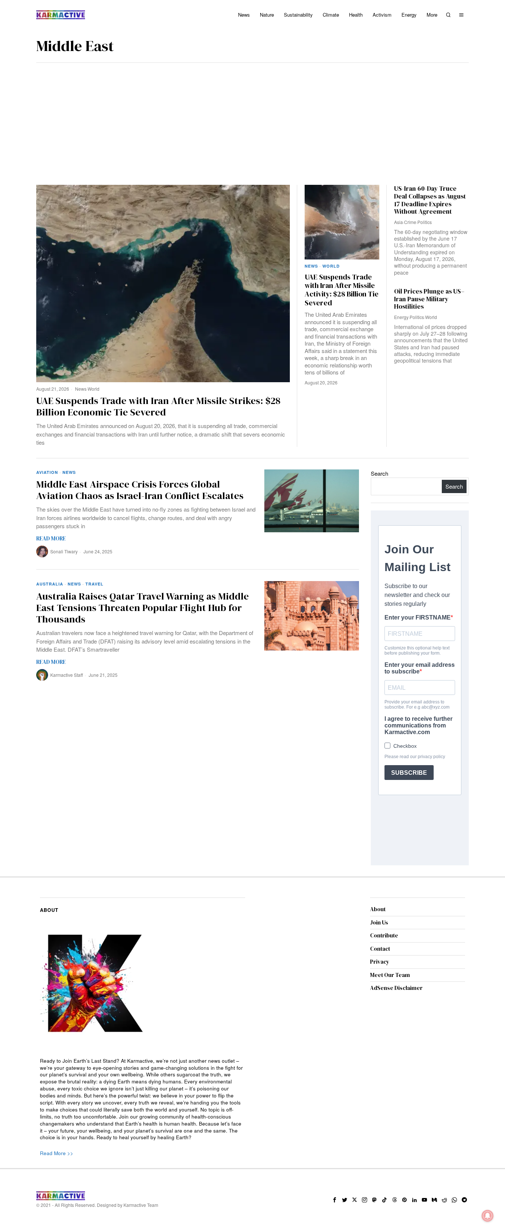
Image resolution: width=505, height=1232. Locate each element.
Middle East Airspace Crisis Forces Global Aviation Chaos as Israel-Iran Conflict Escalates (140, 490)
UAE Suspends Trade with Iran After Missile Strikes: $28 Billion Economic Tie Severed (158, 406)
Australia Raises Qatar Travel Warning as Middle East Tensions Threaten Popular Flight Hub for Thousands (142, 608)
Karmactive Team (140, 1205)
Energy (401, 317)
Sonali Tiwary (64, 551)
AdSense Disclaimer (396, 988)
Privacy (379, 961)
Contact (380, 949)
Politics (424, 222)
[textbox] (142, 1099)
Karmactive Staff (66, 675)
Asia (398, 222)
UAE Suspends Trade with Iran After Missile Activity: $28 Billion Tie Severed (342, 290)
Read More (51, 538)
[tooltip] (334, 1199)
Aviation (47, 472)
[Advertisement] (252, 118)
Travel (94, 584)
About (378, 909)
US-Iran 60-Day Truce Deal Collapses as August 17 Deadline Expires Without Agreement (430, 200)
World (93, 389)
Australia (49, 584)
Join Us (379, 922)
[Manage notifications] (488, 1216)
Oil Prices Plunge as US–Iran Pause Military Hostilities (429, 299)
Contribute (384, 935)
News (81, 389)
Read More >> (56, 1153)
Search (379, 473)
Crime (410, 222)
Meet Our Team (390, 975)
